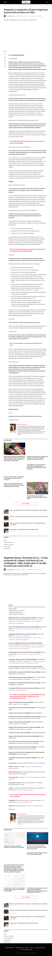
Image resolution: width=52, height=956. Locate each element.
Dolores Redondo (11, 16)
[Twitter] (5, 57)
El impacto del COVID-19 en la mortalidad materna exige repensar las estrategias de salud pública (14, 889)
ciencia (23, 569)
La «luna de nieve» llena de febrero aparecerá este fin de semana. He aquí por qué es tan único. (36, 847)
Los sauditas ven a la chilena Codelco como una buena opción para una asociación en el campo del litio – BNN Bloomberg (36, 467)
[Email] (5, 66)
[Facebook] (5, 54)
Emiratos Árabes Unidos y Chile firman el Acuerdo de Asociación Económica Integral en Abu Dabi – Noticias (37, 458)
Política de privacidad (8, 544)
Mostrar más (12, 809)
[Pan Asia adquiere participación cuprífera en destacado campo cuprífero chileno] (37, 488)
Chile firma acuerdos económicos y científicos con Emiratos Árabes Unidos (14, 846)
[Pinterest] (5, 63)
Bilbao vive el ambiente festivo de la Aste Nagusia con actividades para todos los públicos (28, 510)
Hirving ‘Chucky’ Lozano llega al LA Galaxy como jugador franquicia (24, 529)
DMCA (5, 540)
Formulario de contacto (9, 542)
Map (34, 617)
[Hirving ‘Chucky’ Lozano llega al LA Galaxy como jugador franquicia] (6, 531)
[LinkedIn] (5, 60)
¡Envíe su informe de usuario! (16, 614)
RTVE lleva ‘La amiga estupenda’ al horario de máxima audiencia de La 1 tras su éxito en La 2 (29, 517)
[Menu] (5, 2)
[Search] (47, 2)
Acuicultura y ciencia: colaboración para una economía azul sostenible (37, 853)
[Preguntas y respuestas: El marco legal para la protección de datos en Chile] (26, 33)
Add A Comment (26, 503)
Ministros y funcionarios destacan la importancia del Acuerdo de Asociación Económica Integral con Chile (14, 485)
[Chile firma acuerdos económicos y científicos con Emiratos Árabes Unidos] (14, 838)
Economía (24, 16)
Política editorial (7, 546)
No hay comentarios (32, 16)
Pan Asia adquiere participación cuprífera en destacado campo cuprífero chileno (37, 497)
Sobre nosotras (7, 548)
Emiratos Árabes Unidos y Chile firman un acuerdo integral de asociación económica (14, 478)
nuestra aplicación (21, 690)
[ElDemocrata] (26, 2)
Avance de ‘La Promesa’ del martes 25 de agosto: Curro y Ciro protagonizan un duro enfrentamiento (27, 523)
